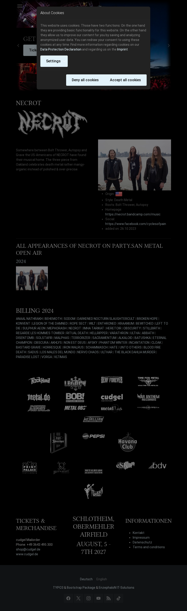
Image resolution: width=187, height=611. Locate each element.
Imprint (122, 49)
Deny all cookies (85, 80)
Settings (53, 61)
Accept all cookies (125, 80)
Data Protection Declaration (60, 49)
